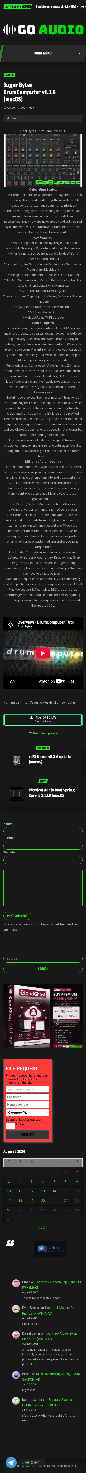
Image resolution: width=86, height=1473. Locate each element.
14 (54, 1191)
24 (9, 1210)
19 (32, 1201)
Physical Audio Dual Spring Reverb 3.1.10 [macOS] (52, 792)
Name (8, 823)
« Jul (42, 1227)
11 (20, 1191)
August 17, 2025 (17, 107)
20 (43, 1201)
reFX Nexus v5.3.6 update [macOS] (50, 759)
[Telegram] (11, 1462)
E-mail (9, 838)
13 (43, 1191)
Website (9, 852)
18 (20, 1201)
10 (9, 1191)
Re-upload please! (45, 733)
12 (32, 1191)
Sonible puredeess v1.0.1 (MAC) (57, 6)
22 (65, 1201)
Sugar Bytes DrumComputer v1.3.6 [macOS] (29, 92)
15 (65, 1191)
